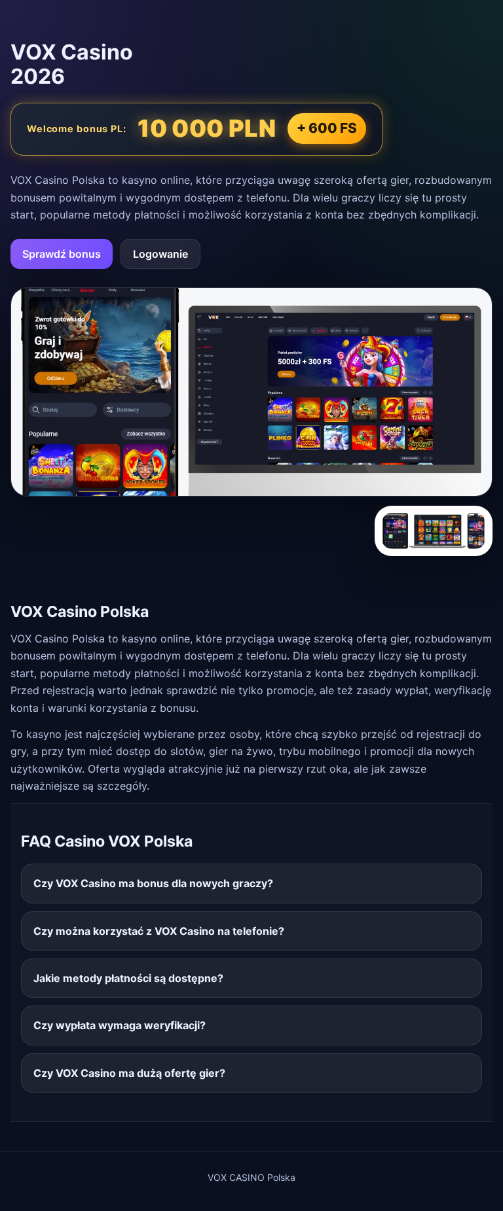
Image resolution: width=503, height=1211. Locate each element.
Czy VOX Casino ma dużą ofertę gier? (129, 1072)
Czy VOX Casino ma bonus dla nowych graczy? (153, 883)
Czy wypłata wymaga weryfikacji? (119, 1025)
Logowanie (160, 253)
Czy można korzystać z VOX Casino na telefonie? (158, 931)
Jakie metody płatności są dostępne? (128, 978)
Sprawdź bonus (61, 253)
